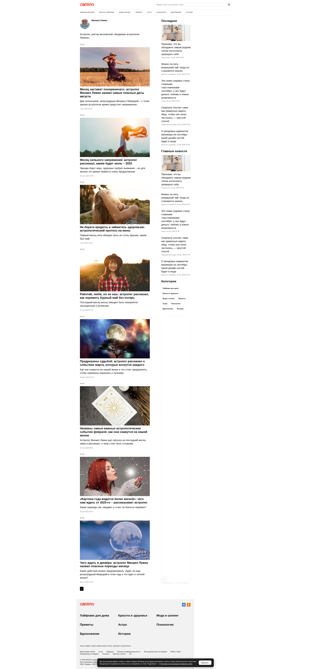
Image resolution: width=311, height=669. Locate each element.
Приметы (138, 12)
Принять (205, 663)
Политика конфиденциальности (128, 652)
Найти (229, 4)
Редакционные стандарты (89, 654)
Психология (161, 12)
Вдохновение (176, 12)
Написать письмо (119, 654)
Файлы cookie (176, 652)
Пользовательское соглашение (155, 652)
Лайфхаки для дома (87, 12)
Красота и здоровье (106, 12)
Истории (189, 12)
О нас (101, 652)
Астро (149, 12)
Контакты (105, 654)
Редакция (110, 652)
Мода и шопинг (125, 12)
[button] (162, 579)
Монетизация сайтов (87, 652)
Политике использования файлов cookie (176, 664)
